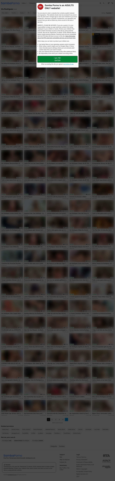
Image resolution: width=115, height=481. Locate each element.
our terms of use (68, 64)
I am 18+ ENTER (57, 59)
